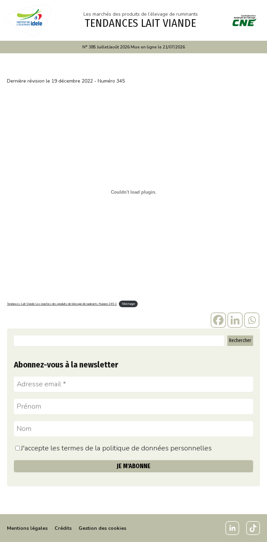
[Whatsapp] (251, 320)
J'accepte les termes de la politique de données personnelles (116, 448)
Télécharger (128, 304)
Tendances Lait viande (140, 23)
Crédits (63, 528)
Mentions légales (27, 528)
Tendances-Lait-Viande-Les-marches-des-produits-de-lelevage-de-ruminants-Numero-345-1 (62, 304)
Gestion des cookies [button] (102, 528)
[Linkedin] (235, 320)
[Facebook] (218, 320)
